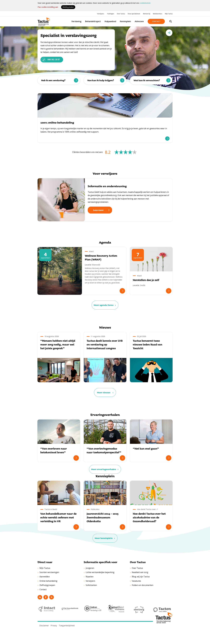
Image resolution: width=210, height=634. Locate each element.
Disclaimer (44, 625)
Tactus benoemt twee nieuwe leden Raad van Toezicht (147, 344)
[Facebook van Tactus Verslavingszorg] (45, 597)
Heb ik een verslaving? (53, 80)
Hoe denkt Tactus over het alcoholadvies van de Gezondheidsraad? (149, 517)
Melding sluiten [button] (68, 7)
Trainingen (110, 14)
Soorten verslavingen (49, 572)
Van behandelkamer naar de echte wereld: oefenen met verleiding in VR (58, 517)
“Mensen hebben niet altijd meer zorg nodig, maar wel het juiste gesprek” (57, 344)
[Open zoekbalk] (170, 21)
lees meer (167, 138)
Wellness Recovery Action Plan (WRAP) (101, 257)
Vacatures (136, 581)
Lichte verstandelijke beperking (100, 572)
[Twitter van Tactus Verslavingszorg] (51, 597)
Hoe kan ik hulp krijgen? (100, 80)
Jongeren (90, 568)
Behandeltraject (93, 21)
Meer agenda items (103, 305)
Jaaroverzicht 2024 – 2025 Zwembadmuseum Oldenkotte (102, 517)
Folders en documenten (142, 585)
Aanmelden (44, 576)
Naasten (89, 576)
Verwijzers (100, 14)
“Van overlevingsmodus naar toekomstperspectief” (104, 450)
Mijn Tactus (168, 14)
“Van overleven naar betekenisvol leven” (53, 450)
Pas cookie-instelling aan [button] (48, 7)
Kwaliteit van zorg (140, 572)
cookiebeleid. (145, 3)
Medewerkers (157, 14)
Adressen (139, 21)
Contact (156, 21)
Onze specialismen (134, 14)
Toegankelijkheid (66, 625)
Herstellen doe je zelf (146, 280)
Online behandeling (48, 581)
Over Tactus (121, 14)
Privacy (54, 625)
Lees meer (98, 210)
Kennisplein (125, 21)
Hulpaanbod (110, 21)
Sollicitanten (91, 585)
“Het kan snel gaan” (146, 448)
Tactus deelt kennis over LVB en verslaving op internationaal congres (105, 344)
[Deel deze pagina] (169, 32)
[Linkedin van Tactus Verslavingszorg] (40, 597)
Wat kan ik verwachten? (147, 80)
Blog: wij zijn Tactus (141, 576)
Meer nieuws (103, 392)
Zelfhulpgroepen (47, 585)
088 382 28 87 (53, 59)
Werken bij (146, 14)
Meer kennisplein (104, 538)
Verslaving (76, 21)
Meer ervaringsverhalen (103, 469)
